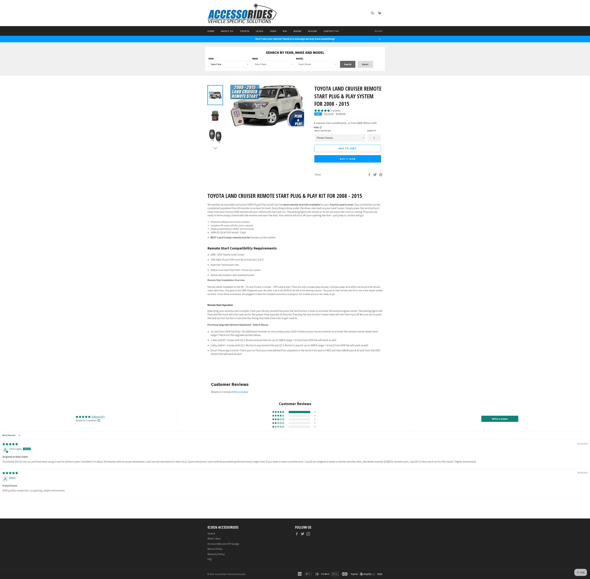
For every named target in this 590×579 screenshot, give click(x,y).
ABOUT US (227, 31)
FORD (273, 31)
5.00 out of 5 (98, 416)
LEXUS (259, 31)
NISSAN (312, 31)
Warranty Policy (216, 554)
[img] (10, 444)
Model (299, 58)
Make (255, 58)
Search (211, 533)
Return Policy (214, 549)
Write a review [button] (500, 418)
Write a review (240, 392)
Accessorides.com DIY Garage (223, 544)
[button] (322, 110)
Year (211, 58)
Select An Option (322, 131)
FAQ (209, 559)
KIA (285, 31)
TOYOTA (244, 31)
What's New (213, 538)
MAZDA (297, 31)
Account (379, 30)
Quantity (371, 131)
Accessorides (220, 574)
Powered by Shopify (236, 574)
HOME (210, 31)
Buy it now (348, 158)
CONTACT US (331, 31)
